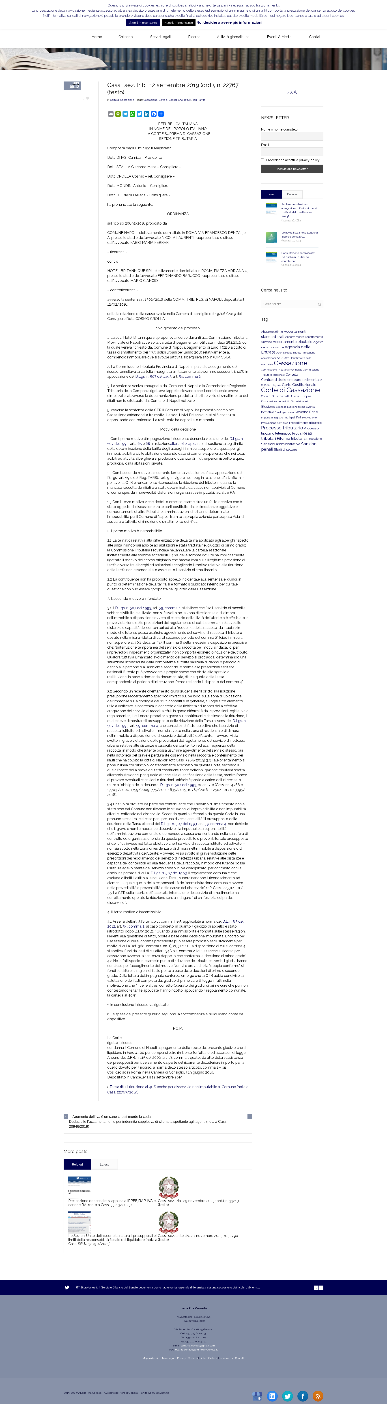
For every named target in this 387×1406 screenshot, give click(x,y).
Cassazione (150, 99)
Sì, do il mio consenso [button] (143, 22)
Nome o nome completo (279, 129)
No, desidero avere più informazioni (229, 22)
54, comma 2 (133, 926)
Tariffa (201, 99)
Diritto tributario (299, 401)
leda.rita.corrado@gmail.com (198, 1345)
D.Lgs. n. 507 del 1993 (178, 785)
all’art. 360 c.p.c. (183, 444)
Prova (296, 433)
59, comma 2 (190, 376)
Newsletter (226, 1358)
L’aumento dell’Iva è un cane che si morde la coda (111, 1117)
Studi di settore (285, 449)
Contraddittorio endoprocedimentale (291, 380)
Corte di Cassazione (122, 99)
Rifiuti (187, 99)
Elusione (268, 406)
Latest (104, 1164)
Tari (195, 99)
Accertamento (294, 337)
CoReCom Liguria (271, 385)
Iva (298, 417)
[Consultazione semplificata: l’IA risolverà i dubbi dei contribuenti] (271, 257)
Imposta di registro (272, 417)
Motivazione (309, 417)
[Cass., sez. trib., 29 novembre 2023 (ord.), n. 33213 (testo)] (169, 1188)
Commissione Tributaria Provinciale (281, 369)
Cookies (193, 1358)
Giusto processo (284, 412)
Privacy (181, 1358)
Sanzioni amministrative (280, 444)
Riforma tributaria (291, 438)
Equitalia (281, 406)
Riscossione (314, 438)
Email (265, 145)
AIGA (280, 358)
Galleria (212, 1358)
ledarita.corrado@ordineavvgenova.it (196, 1349)
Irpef (292, 417)
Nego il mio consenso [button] (178, 22)
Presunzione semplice (274, 422)
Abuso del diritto (272, 331)
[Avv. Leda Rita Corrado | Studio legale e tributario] (67, 37)
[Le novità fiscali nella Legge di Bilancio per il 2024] (271, 237)
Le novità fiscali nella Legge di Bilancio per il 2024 (300, 234)
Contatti (240, 1358)
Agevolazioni (268, 358)
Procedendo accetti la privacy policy (292, 160)
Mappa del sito (151, 1358)
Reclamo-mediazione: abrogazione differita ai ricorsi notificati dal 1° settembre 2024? (299, 210)
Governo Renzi (306, 412)
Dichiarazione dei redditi (275, 401)
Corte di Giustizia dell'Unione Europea (286, 396)
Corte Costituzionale (299, 384)
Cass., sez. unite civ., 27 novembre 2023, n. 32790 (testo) (198, 1238)
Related (77, 1164)
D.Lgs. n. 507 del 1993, (153, 376)
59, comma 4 (170, 608)
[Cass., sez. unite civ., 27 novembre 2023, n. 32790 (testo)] (169, 1222)
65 (140, 444)
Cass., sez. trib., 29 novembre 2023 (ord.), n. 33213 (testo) (198, 1203)
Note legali (168, 1358)
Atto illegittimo (293, 358)
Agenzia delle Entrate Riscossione (295, 352)
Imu (286, 417)
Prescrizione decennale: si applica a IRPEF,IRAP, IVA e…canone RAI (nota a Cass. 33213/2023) (112, 1203)
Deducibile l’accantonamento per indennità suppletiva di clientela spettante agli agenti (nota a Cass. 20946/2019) (148, 1124)
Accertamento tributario (292, 342)
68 (148, 444)
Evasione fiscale (296, 406)
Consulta (292, 374)
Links (203, 1358)
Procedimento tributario (305, 422)
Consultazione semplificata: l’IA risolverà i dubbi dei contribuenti (298, 257)
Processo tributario (282, 428)
